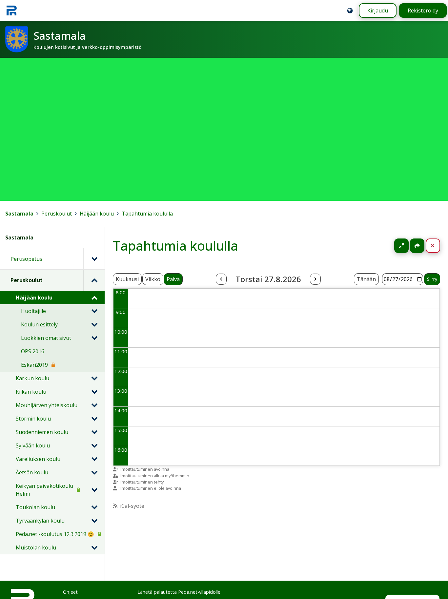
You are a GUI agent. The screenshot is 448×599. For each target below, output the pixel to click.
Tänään (366, 279)
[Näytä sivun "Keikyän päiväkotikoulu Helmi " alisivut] (94, 489)
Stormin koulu (33, 418)
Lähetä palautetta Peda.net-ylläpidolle (178, 592)
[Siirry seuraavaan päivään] (315, 279)
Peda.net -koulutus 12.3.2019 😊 (55, 534)
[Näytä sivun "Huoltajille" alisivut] (94, 311)
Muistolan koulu (36, 547)
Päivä (173, 279)
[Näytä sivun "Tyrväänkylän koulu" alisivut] (94, 520)
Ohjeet (70, 592)
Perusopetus (26, 258)
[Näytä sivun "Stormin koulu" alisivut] (94, 418)
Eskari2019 (34, 364)
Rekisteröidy (423, 10)
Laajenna (408, 245)
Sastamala (19, 213)
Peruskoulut (56, 213)
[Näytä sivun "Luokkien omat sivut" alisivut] (94, 337)
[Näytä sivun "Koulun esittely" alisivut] (94, 324)
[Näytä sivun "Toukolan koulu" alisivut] (94, 507)
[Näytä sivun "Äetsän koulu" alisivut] (94, 472)
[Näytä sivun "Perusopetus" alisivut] (94, 258)
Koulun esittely (39, 324)
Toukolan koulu (35, 507)
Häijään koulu (97, 213)
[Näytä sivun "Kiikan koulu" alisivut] (94, 391)
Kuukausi (127, 279)
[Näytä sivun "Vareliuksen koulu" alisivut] (94, 458)
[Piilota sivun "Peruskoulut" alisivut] (94, 280)
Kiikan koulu (31, 391)
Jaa (417, 245)
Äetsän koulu (32, 472)
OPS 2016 (32, 351)
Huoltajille (33, 311)
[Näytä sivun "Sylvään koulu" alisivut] (94, 445)
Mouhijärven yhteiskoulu (46, 405)
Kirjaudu (377, 10)
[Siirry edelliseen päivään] (221, 279)
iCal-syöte (132, 505)
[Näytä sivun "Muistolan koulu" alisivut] (94, 547)
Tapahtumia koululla (147, 213)
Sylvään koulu (33, 445)
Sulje (438, 245)
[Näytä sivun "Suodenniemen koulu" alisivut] (94, 432)
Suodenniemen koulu (42, 432)
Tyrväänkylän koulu (40, 520)
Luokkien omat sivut (46, 337)
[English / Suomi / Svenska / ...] (350, 10)
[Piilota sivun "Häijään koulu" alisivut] (94, 297)
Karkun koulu (32, 378)
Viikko (152, 279)
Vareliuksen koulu (38, 459)
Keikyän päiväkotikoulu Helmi (44, 489)
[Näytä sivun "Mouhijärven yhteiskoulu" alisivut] (94, 405)
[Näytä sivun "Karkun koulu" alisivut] (94, 378)
